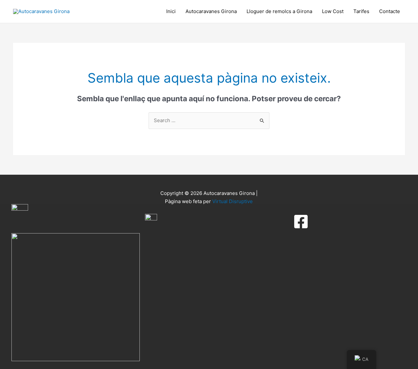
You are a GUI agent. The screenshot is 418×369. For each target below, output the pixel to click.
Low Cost (333, 11)
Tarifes (361, 11)
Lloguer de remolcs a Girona (279, 11)
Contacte (389, 11)
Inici (171, 11)
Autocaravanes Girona (211, 11)
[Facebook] (301, 221)
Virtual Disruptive (232, 201)
